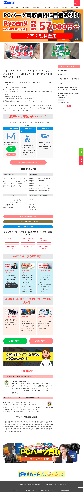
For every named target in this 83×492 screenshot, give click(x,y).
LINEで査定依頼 (11, 149)
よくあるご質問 (11, 317)
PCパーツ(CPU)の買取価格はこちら (28, 227)
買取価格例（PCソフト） (44, 317)
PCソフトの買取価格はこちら (28, 216)
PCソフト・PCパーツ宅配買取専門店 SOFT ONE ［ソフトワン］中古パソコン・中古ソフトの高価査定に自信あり (43, 490)
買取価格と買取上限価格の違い (11, 285)
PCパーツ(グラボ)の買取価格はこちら (28, 221)
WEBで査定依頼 (11, 154)
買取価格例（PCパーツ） (27, 317)
